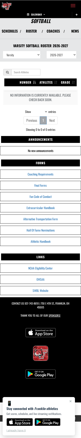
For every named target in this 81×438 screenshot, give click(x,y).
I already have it (16, 430)
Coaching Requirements (40, 174)
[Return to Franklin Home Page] (6, 5)
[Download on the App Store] (19, 422)
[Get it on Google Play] (48, 422)
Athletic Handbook (41, 241)
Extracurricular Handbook (41, 207)
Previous (31, 120)
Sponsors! (54, 315)
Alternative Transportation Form (40, 219)
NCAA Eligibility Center (40, 268)
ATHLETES (46, 82)
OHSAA (40, 279)
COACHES (53, 31)
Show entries (40, 111)
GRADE (65, 82)
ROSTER (31, 31)
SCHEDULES (10, 31)
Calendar (36, 14)
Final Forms (40, 185)
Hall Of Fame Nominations (41, 230)
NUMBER (25, 82)
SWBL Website (40, 290)
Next (52, 120)
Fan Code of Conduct (41, 196)
